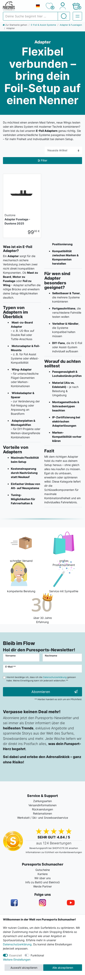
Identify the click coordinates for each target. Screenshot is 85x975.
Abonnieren (40, 692)
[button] (76, 5)
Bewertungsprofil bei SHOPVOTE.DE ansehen (53, 848)
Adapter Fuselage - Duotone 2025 (17, 219)
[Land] (38, 5)
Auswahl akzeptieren (23, 967)
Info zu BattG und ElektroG (42, 882)
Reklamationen (42, 813)
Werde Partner (42, 886)
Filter (44, 160)
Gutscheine (42, 869)
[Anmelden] (63, 5)
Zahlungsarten (42, 801)
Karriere (43, 874)
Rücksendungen (42, 809)
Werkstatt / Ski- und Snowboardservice (42, 817)
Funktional (37, 955)
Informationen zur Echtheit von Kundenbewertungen (54, 852)
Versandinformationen (42, 805)
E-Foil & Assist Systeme (43, 25)
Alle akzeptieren (62, 967)
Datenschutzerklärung (17, 944)
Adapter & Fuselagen (71, 25)
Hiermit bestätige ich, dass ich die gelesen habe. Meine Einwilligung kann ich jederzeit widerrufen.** (41, 679)
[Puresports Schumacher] (17, 5)
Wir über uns (42, 878)
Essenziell (15, 955)
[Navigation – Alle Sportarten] (77, 16)
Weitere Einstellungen (16, 959)
